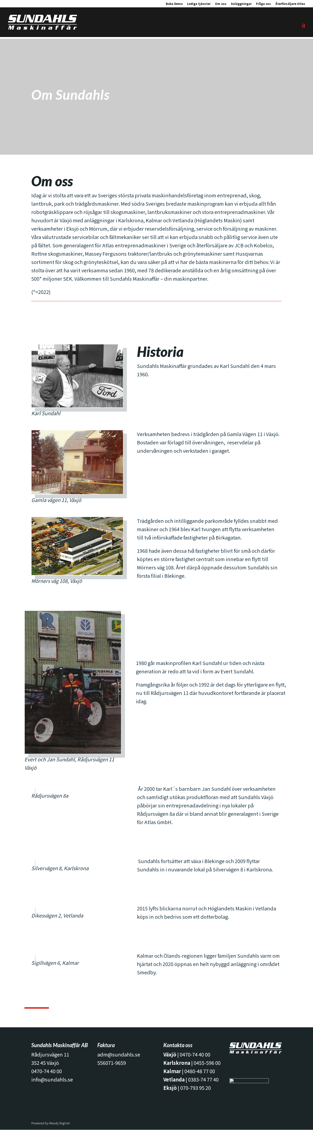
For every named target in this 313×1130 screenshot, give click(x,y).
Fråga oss (263, 4)
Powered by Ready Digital (50, 1123)
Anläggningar (241, 4)
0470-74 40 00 (46, 1071)
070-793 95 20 (195, 1087)
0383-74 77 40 (203, 1079)
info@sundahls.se (52, 1079)
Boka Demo (174, 4)
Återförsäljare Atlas (290, 4)
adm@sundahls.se (118, 1054)
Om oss (220, 4)
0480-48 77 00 (199, 1071)
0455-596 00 (207, 1062)
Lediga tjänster (199, 4)
